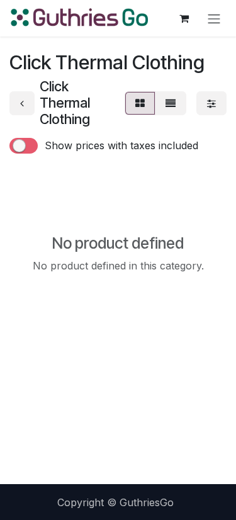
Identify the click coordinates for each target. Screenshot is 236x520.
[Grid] (140, 103)
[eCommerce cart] (183, 18)
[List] (170, 103)
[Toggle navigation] (214, 18)
